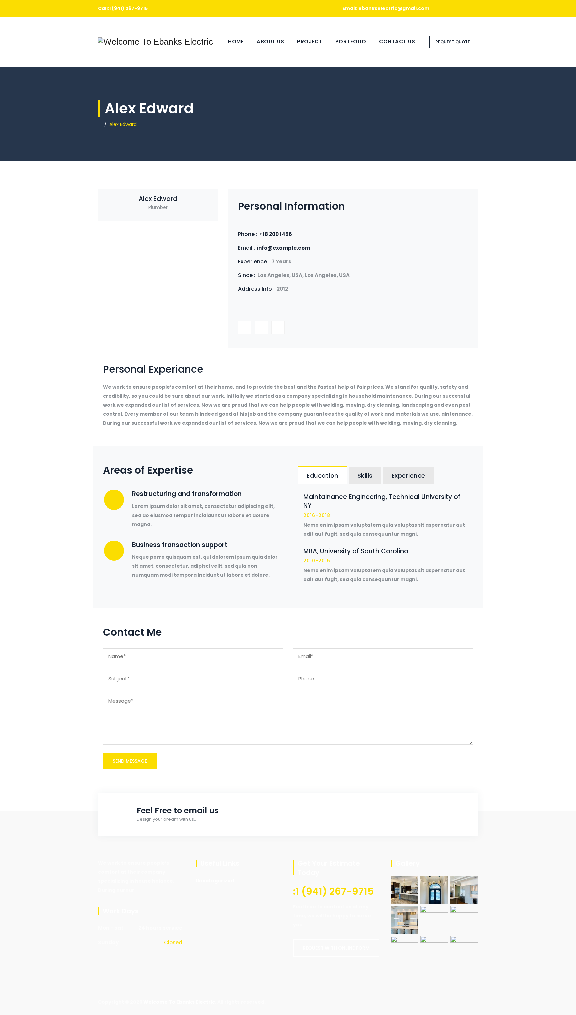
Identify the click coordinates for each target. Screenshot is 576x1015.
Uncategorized (215, 880)
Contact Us (397, 41)
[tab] (322, 475)
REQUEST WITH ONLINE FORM (336, 948)
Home (236, 41)
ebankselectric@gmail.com (393, 8)
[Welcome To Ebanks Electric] (155, 42)
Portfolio (350, 41)
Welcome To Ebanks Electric (179, 1002)
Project (309, 41)
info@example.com (283, 247)
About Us (270, 41)
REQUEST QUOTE (452, 42)
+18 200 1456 (275, 234)
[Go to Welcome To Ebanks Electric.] (100, 124)
